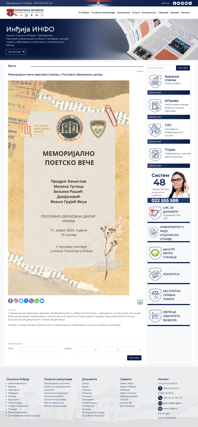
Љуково (12, 409)
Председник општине (57, 383)
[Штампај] (140, 301)
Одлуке (86, 390)
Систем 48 (126, 402)
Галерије (163, 12)
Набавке (125, 390)
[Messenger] (26, 300)
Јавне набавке (128, 386)
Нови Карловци (17, 383)
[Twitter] (21, 300)
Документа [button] (123, 12)
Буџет (85, 386)
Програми (88, 399)
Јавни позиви (128, 393)
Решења (87, 393)
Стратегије (88, 406)
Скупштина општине (56, 393)
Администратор (167, 418)
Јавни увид (126, 383)
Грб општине (127, 406)
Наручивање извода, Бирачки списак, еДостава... (177, 107)
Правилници (89, 402)
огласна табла (172, 83)
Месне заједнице (54, 402)
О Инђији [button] (83, 12)
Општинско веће (53, 396)
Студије (86, 409)
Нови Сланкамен (17, 412)
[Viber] (31, 300)
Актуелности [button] (149, 12)
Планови (87, 396)
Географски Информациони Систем (174, 132)
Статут (85, 383)
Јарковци (13, 390)
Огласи (124, 399)
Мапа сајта (164, 413)
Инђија (12, 396)
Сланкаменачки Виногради (24, 415)
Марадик (13, 393)
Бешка (12, 386)
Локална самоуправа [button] (103, 12)
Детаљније (155, 92)
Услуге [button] (136, 12)
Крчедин (13, 399)
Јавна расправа (129, 396)
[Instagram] (15, 300)
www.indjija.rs (170, 408)
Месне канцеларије (55, 406)
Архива (175, 12)
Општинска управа (55, 399)
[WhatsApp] (36, 300)
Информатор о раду (93, 412)
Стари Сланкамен (18, 406)
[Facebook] (10, 300)
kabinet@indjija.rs (172, 403)
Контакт (185, 12)
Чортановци (15, 402)
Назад (140, 71)
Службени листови (93, 415)
